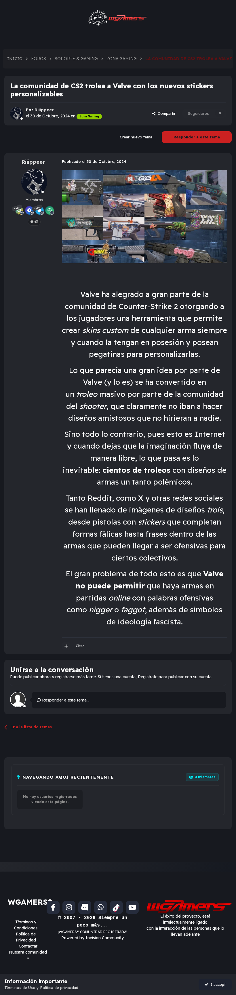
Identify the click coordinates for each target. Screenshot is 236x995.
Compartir (165, 113)
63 (35, 222)
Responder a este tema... (65, 700)
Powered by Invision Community (92, 937)
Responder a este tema (197, 137)
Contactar (28, 946)
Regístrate (147, 676)
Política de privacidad (59, 987)
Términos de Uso (19, 987)
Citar (80, 645)
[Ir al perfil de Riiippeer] (16, 113)
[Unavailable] (144, 216)
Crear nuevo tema (136, 137)
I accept (217, 984)
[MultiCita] (66, 646)
